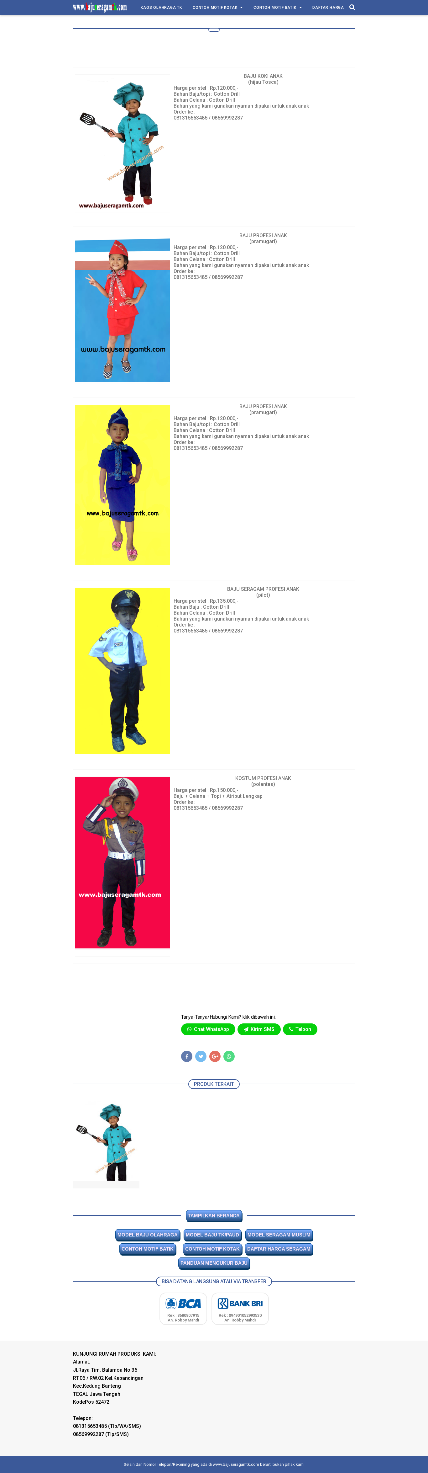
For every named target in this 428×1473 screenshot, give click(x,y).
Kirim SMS (261, 1029)
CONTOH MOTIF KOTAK (215, 7)
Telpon (302, 1029)
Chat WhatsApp (211, 1029)
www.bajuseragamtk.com (236, 1464)
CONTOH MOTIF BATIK (274, 7)
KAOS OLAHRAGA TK (161, 7)
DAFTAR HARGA (328, 7)
